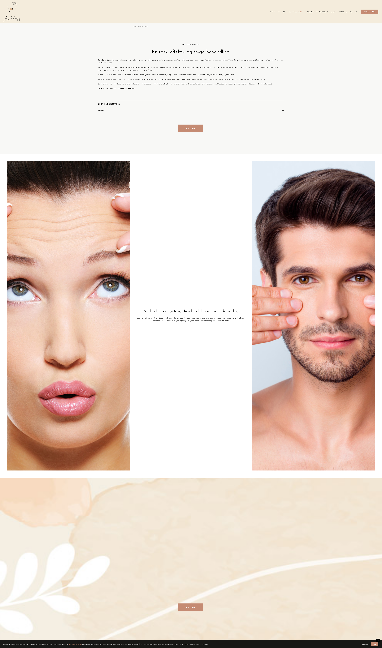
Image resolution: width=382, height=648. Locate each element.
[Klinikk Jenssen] (11, 12)
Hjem (272, 12)
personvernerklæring (75, 644)
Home (134, 26)
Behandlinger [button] (295, 12)
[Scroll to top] (378, 640)
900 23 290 (220, 84)
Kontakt (354, 12)
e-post (230, 84)
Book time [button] (190, 128)
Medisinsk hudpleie (316, 12)
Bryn (333, 12)
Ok (375, 644)
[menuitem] (273, 11)
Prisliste (343, 12)
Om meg (282, 12)
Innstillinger (365, 644)
